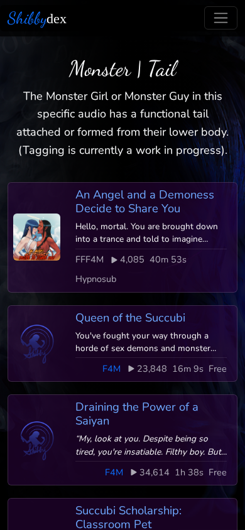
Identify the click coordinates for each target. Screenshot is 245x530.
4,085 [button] (132, 259)
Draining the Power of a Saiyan (137, 413)
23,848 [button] (152, 368)
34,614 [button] (154, 472)
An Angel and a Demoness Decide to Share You (144, 201)
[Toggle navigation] (220, 18)
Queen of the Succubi (130, 317)
